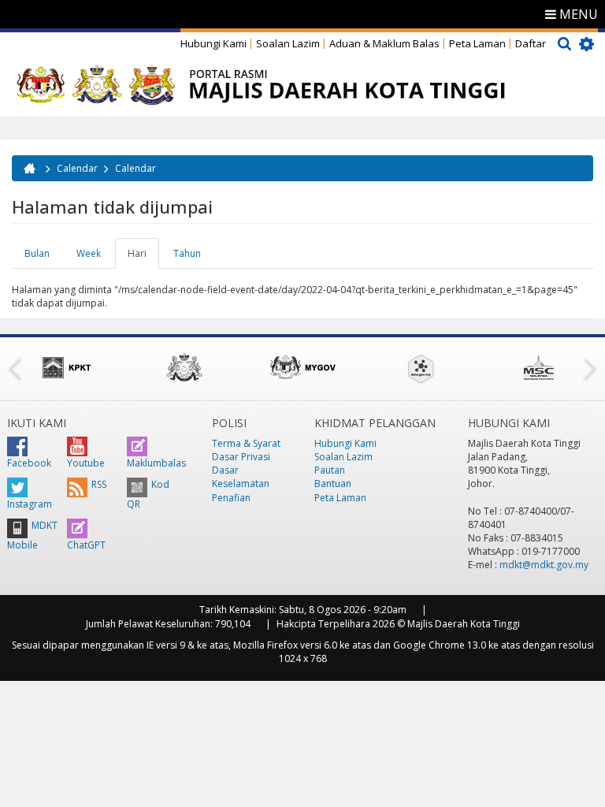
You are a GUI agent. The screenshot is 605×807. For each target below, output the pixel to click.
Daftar (530, 43)
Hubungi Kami (213, 43)
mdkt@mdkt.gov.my (543, 564)
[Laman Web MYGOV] (302, 367)
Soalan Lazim (288, 43)
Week (88, 253)
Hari (143, 258)
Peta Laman (477, 43)
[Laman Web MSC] (539, 367)
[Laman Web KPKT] (66, 367)
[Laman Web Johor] (184, 367)
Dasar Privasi (241, 456)
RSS (98, 484)
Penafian (231, 497)
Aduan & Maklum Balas (384, 43)
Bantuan (332, 483)
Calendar (77, 168)
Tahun (187, 253)
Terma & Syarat (246, 443)
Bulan (37, 253)
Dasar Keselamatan (240, 476)
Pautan (329, 470)
